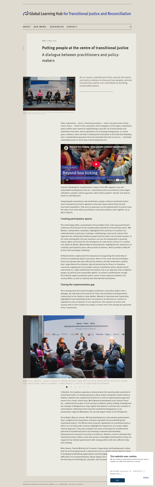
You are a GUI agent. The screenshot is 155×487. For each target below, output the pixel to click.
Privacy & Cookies (76, 484)
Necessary (119, 471)
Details (146, 477)
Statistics (137, 471)
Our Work (40, 26)
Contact (72, 26)
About (27, 26)
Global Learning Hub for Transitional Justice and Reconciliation (77, 13)
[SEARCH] (131, 26)
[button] (67, 387)
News (23, 48)
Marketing (115, 474)
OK (117, 480)
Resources (57, 26)
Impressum (63, 484)
